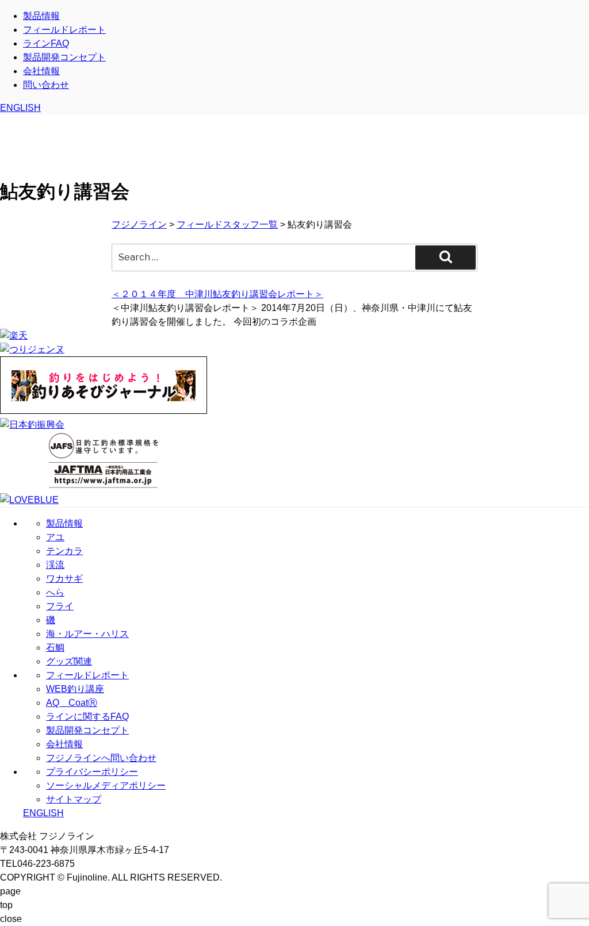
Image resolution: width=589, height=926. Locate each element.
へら (55, 592)
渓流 (55, 565)
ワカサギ (64, 578)
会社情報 (41, 71)
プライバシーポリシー (92, 772)
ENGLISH (20, 108)
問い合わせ (46, 85)
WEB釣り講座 (75, 689)
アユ (55, 537)
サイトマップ (73, 799)
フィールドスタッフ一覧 (227, 224)
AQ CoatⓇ (71, 703)
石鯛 (55, 647)
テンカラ (64, 551)
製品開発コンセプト (64, 57)
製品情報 (41, 16)
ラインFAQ (46, 43)
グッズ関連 (69, 661)
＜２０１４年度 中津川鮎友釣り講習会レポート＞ (217, 294)
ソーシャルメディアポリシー (106, 785)
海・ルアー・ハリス (87, 634)
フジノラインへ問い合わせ (101, 758)
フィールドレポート (64, 29)
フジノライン (139, 224)
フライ (60, 606)
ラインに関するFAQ (87, 716)
